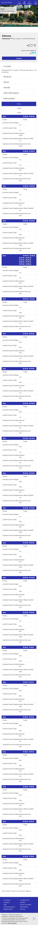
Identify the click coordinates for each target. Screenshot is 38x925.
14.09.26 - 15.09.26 (29, 186)
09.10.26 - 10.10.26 (28, 612)
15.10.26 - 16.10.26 (28, 821)
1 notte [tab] (19, 108)
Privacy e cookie (25, 904)
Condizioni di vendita (24, 901)
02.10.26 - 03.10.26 (28, 368)
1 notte (25, 154)
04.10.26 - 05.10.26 (29, 438)
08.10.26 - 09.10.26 (29, 577)
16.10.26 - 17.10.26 (28, 856)
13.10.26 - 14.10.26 (28, 752)
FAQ (5, 904)
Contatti (6, 902)
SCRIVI (24, 1)
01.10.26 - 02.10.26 (28, 333)
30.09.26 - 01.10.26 (29, 299)
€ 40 (20, 245)
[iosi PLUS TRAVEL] (8, 4)
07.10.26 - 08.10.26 (28, 543)
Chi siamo (7, 900)
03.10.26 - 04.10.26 (29, 403)
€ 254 (20, 135)
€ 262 (20, 146)
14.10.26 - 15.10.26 (28, 786)
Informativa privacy (24, 908)
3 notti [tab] (19, 112)
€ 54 (20, 234)
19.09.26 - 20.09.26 (29, 221)
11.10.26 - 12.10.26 (28, 682)
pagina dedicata (12, 923)
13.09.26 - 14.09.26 (29, 151)
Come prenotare (9, 907)
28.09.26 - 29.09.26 (25, 262)
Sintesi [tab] (19, 104)
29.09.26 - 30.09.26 (25, 264)
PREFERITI (29, 1)
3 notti (25, 119)
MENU (35, 3)
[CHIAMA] (19, 1)
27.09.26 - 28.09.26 (25, 260)
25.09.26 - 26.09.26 (25, 258)
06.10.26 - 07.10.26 (29, 508)
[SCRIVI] (24, 1)
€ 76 (20, 181)
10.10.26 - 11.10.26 (28, 647)
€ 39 (20, 342)
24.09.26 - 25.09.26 (29, 255)
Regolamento (8, 909)
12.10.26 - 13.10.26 (28, 717)
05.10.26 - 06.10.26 (29, 473)
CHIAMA (19, 1)
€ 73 (20, 170)
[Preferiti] (29, 1)
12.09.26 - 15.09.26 (28, 116)
